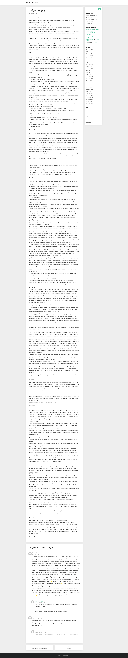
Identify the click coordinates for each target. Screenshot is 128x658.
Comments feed (89, 120)
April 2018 (88, 91)
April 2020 (88, 74)
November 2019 (89, 78)
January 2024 (89, 57)
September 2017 (90, 103)
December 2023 (89, 60)
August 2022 (89, 66)
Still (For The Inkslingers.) (91, 15)
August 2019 (89, 80)
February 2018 (89, 95)
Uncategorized (89, 109)
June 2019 (88, 82)
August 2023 (89, 62)
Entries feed (89, 118)
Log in (87, 115)
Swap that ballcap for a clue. (92, 19)
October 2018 (89, 87)
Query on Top (89, 23)
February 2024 (89, 55)
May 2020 (88, 72)
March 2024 (89, 53)
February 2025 (89, 49)
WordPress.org (89, 122)
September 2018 (90, 89)
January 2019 (89, 85)
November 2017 (89, 99)
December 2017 (89, 97)
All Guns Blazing (89, 17)
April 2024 (88, 51)
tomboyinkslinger (39, 601)
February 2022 (89, 68)
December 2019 (89, 76)
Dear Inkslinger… (90, 21)
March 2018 (89, 93)
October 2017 (89, 101)
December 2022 (89, 64)
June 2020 (88, 70)
